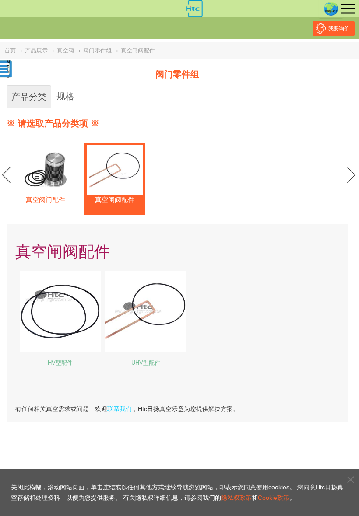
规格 (65, 96)
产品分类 (28, 96)
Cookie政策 (273, 497)
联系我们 (119, 408)
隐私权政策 (236, 497)
